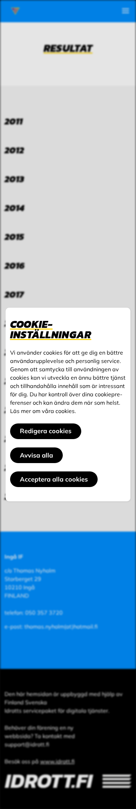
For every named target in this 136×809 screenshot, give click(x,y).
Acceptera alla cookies (54, 479)
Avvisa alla (36, 455)
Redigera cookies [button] (45, 431)
